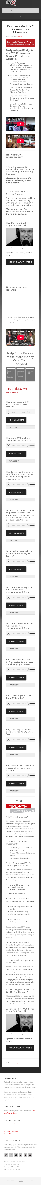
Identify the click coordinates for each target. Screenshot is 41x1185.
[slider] (32, 411)
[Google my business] (16, 1155)
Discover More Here (10, 1124)
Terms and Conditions (11, 1131)
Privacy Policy (8, 1134)
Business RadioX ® (20, 3)
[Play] (8, 412)
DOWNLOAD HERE (16, 420)
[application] (20, 411)
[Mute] (28, 411)
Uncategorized (17, 1063)
